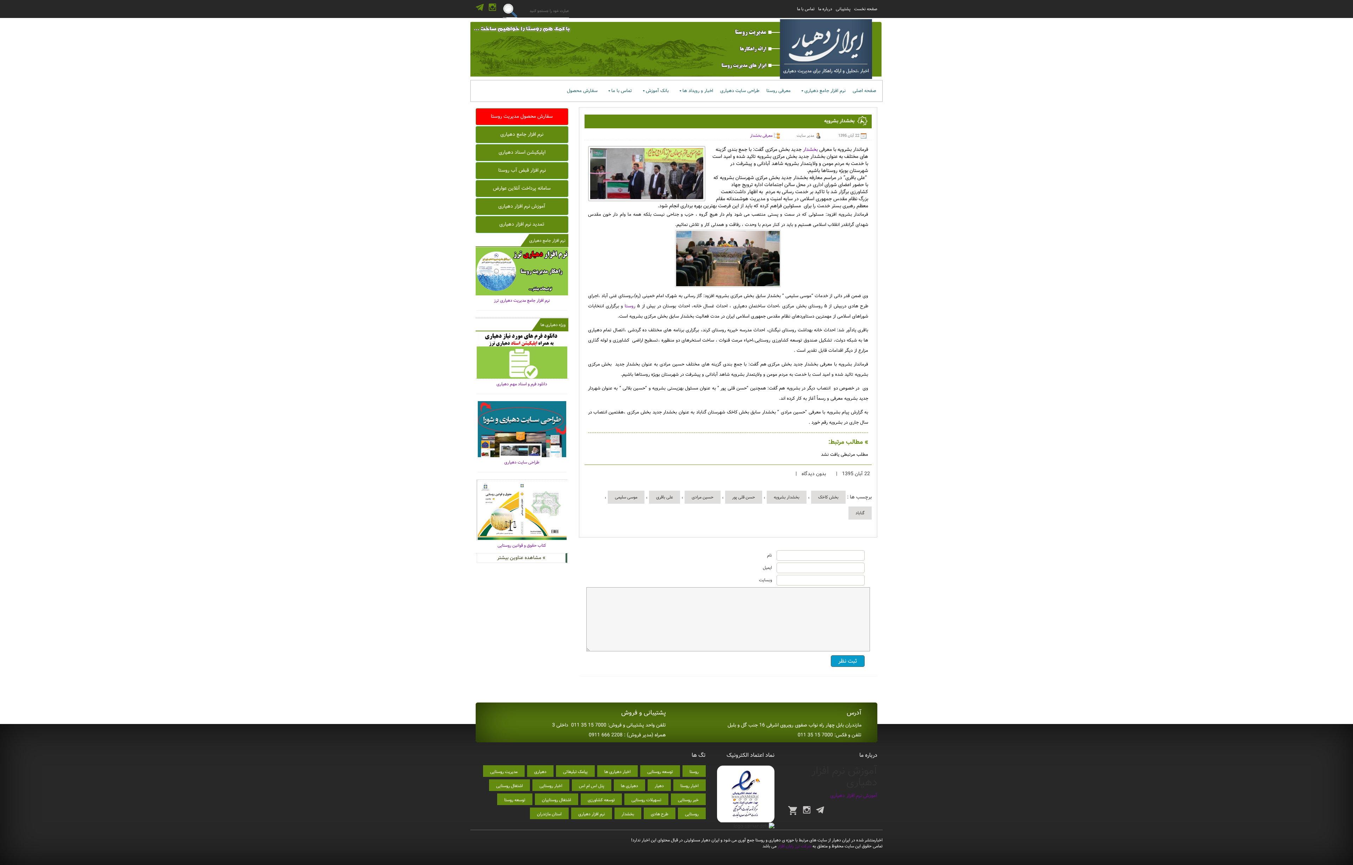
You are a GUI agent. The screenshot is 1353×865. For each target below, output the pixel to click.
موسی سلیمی (626, 497)
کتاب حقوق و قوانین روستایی (522, 545)
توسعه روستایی (660, 771)
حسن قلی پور (743, 497)
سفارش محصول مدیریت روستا (522, 116)
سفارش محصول (582, 90)
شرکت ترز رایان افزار (794, 846)
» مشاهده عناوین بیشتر (521, 558)
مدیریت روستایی (504, 771)
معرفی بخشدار (761, 136)
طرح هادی (659, 814)
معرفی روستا (778, 90)
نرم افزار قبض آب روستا (522, 170)
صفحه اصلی (864, 90)
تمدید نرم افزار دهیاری (521, 224)
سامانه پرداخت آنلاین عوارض (522, 188)
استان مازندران (549, 814)
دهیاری (540, 771)
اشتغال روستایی (509, 786)
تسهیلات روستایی (646, 800)
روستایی (692, 814)
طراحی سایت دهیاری (739, 90)
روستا (630, 306)
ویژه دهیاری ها (553, 324)
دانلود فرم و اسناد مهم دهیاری (521, 384)
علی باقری (664, 497)
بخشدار (810, 149)
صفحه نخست (865, 9)
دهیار (659, 786)
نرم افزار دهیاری (591, 814)
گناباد (860, 513)
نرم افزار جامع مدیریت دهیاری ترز (522, 300)
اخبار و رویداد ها (697, 90)
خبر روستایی (688, 800)
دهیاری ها (629, 786)
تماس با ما (806, 9)
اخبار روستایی (550, 786)
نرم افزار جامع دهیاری (825, 90)
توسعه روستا (514, 800)
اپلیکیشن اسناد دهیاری (522, 152)
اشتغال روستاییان (556, 800)
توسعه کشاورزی (601, 800)
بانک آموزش (657, 90)
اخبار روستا (689, 786)
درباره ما (825, 9)
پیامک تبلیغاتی (575, 771)
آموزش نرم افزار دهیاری (521, 206)
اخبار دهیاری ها (617, 771)
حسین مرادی (702, 497)
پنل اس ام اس (591, 786)
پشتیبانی (843, 9)
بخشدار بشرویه (786, 497)
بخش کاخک (828, 497)
